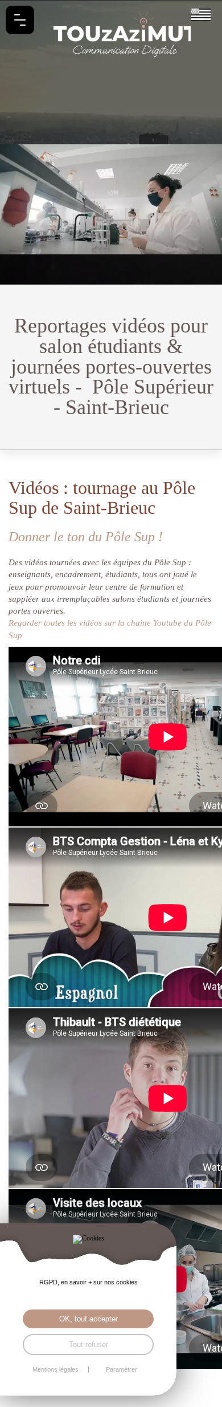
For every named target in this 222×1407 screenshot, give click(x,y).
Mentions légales (55, 1370)
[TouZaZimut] (111, 34)
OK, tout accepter (88, 1319)
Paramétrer (121, 1370)
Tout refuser (88, 1344)
